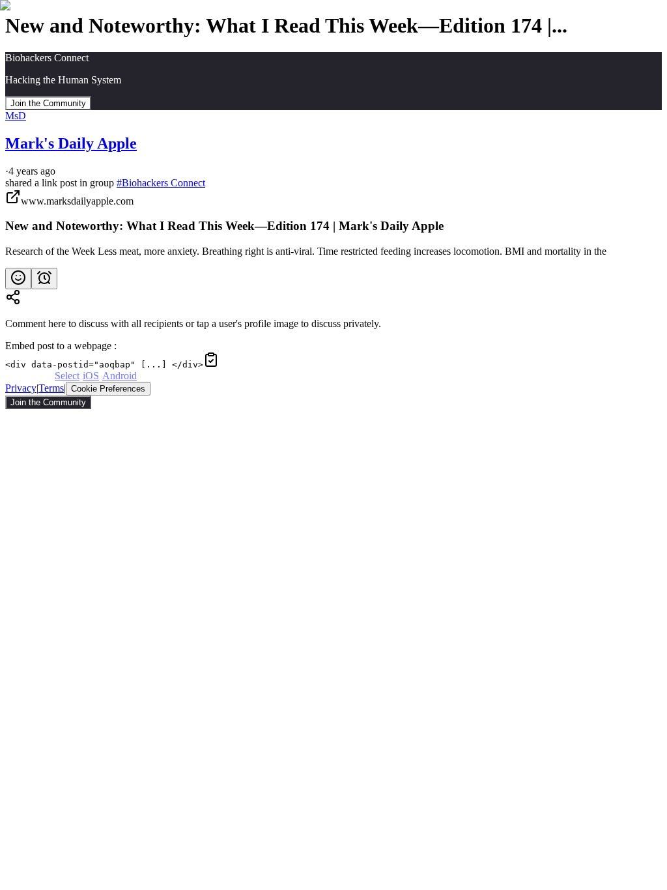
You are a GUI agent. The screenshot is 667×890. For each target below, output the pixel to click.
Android (119, 375)
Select (67, 375)
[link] (333, 223)
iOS (91, 375)
